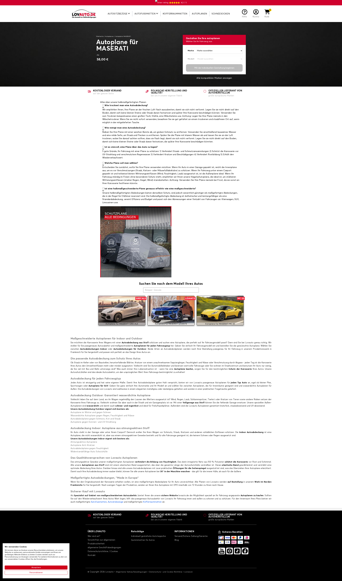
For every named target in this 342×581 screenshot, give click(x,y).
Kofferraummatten (175, 14)
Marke (191, 51)
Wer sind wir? (94, 536)
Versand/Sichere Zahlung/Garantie (191, 536)
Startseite (100, 36)
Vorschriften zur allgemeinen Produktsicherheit (101, 542)
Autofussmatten (99, 502)
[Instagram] (229, 551)
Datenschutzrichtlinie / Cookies (103, 551)
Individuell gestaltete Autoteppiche (148, 536)
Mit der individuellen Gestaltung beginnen (214, 68)
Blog (176, 540)
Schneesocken (221, 14)
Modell (191, 59)
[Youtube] (221, 551)
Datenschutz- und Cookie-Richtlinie (165, 572)
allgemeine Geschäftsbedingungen (104, 548)
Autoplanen (199, 14)
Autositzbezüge (115, 502)
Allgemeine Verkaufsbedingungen (131, 572)
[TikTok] (237, 551)
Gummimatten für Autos (143, 540)
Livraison (188, 572)
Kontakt (92, 555)
